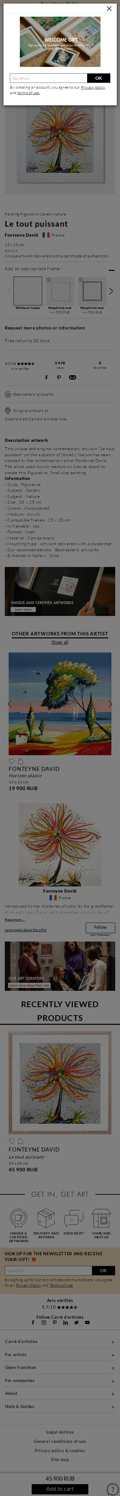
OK (98, 78)
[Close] (109, 9)
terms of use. (28, 92)
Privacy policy (93, 87)
